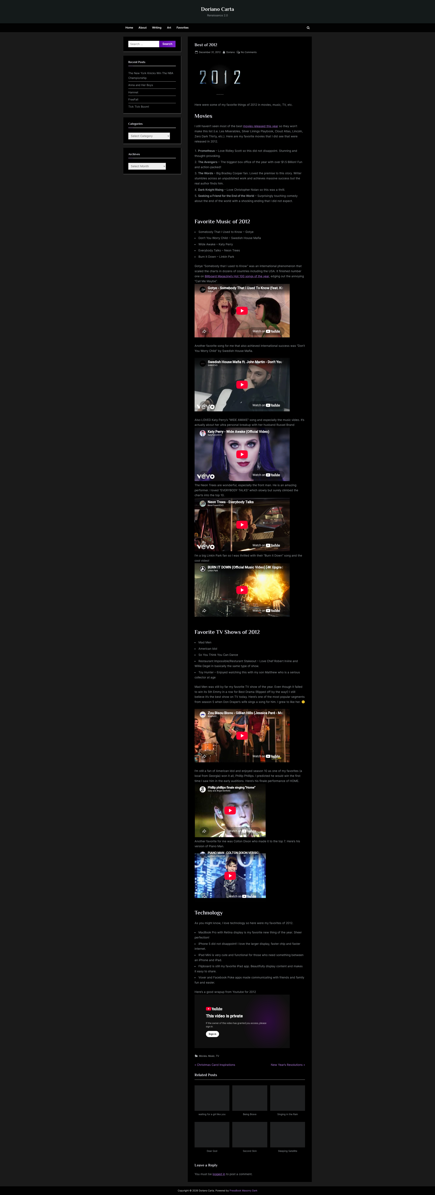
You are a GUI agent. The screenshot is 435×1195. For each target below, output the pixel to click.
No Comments (249, 52)
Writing (156, 27)
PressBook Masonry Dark (243, 1190)
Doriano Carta (217, 9)
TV (217, 1055)
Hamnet (133, 92)
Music (211, 1055)
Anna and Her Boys (140, 85)
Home (129, 27)
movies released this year (260, 126)
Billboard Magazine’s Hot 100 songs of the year (237, 276)
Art (169, 27)
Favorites (183, 27)
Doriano (230, 52)
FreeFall (133, 99)
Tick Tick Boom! (138, 106)
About (142, 27)
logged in (219, 1174)
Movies (203, 1055)
